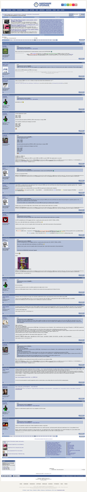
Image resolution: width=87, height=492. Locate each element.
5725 (41, 436)
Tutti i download (69, 457)
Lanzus (4, 185)
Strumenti (81, 42)
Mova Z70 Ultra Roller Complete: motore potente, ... (16, 441)
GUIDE (58, 10)
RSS (53, 490)
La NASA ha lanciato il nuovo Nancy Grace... (54, 446)
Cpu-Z (68, 449)
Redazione (43, 490)
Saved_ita (5, 420)
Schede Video (24, 14)
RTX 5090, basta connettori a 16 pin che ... (54, 444)
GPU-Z (68, 443)
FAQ (22, 17)
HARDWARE (9, 10)
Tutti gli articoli (5, 457)
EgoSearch (76, 17)
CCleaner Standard (70, 448)
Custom (70, 54)
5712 (23, 436)
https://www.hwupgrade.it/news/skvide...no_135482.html (26, 377)
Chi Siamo (24, 490)
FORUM (54, 10)
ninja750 (5, 96)
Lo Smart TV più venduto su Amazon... (53, 454)
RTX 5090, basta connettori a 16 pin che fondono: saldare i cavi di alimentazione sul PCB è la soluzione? (51, 23)
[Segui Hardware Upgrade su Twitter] (65, 5)
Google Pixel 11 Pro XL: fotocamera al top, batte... (16, 447)
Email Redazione (49, 490)
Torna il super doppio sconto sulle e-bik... (53, 450)
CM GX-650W (60, 83)
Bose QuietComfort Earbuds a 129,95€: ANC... (54, 448)
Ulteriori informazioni (64, 487)
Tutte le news (48, 457)
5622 (19, 436)
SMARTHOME (48, 10)
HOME (4, 10)
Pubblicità (35, 490)
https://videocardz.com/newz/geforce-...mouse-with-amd (26, 386)
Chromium (69, 442)
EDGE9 (37, 10)
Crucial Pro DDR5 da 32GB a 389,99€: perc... (54, 452)
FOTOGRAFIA (26, 10)
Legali (28, 490)
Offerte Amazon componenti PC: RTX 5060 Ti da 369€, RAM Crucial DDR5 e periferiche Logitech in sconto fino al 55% (51, 33)
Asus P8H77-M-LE (25, 83)
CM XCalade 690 (55, 83)
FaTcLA (4, 317)
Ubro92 (4, 214)
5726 (44, 436)
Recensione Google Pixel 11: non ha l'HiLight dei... (16, 444)
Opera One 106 (70, 446)
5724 (39, 436)
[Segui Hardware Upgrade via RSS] (70, 5)
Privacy (31, 490)
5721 (32, 436)
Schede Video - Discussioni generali (33, 14)
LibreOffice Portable (70, 445)
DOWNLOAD (44, 484)
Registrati (10, 17)
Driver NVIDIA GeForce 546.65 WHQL (73, 450)
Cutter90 (5, 135)
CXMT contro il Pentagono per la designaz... (54, 445)
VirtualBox (69, 454)
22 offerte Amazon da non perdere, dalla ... (54, 447)
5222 (17, 436)
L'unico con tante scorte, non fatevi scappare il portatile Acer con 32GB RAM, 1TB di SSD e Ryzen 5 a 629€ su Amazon (51, 31)
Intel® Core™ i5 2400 (18, 83)
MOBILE (14, 10)
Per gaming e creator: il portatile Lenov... (53, 442)
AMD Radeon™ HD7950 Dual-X (34, 83)
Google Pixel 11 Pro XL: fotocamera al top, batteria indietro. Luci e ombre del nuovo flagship (25, 30)
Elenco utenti (57, 17)
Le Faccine (4, 467)
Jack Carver (6, 296)
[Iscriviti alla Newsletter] (68, 5)
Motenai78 (5, 80)
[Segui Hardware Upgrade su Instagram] (76, 5)
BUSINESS (50, 484)
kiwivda (4, 46)
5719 (28, 436)
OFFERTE (62, 10)
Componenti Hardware (17, 14)
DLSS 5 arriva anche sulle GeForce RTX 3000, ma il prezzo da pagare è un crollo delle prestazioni (51, 26)
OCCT (68, 444)
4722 (14, 436)
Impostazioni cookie (61, 490)
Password (70, 15)
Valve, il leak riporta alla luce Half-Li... (53, 443)
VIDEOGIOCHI (19, 10)
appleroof (5, 386)
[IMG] (6, 468)
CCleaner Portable (70, 447)
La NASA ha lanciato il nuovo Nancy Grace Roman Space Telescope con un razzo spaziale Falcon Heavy (51, 27)
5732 (46, 436)
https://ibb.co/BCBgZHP (23, 161)
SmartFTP (69, 451)
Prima (11, 436)
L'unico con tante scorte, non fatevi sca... (53, 449)
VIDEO (61, 484)
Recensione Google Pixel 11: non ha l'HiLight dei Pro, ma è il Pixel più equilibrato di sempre (24, 25)
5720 (30, 436)
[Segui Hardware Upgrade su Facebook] (62, 5)
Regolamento (36, 17)
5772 (48, 436)
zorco (4, 168)
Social (55, 490)
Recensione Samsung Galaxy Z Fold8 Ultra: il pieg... (16, 453)
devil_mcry (5, 64)
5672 (21, 436)
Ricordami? (83, 14)
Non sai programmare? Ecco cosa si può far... (15, 450)
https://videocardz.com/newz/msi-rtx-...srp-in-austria (27, 48)
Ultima (54, 436)
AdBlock (38, 490)
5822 (50, 436)
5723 (37, 436)
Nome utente (71, 14)
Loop (72, 54)
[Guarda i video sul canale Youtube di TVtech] (73, 5)
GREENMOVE (42, 10)
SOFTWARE (32, 10)
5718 (26, 436)
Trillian (68, 452)
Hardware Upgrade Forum (8, 14)
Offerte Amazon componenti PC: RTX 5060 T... (54, 451)
